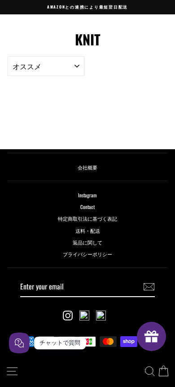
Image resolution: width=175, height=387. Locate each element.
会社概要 (87, 167)
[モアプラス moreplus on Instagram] (68, 315)
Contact (87, 206)
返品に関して (87, 242)
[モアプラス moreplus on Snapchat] (84, 315)
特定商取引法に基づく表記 (87, 218)
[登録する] (149, 286)
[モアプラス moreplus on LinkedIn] (101, 315)
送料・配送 (87, 230)
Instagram (87, 195)
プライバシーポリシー (87, 254)
